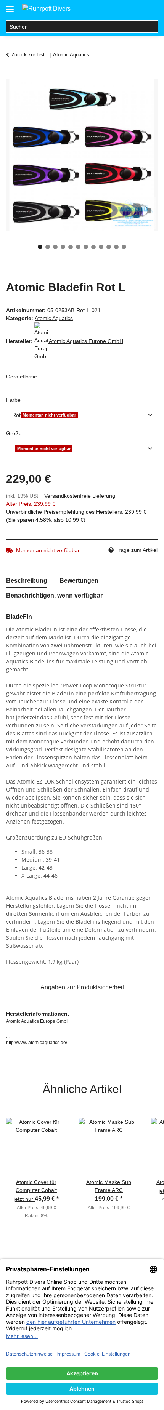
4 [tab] (63, 247)
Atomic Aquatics (54, 318)
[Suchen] (151, 26)
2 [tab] (47, 247)
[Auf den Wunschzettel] (141, 93)
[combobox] (82, 415)
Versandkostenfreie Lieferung (79, 496)
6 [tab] (78, 247)
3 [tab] (55, 247)
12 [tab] (124, 247)
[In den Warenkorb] (12, 75)
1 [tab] (40, 247)
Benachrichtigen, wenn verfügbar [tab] (54, 595)
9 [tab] (101, 247)
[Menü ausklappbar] (10, 6)
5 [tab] (70, 247)
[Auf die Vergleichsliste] (122, 93)
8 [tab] (93, 247)
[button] (121, 8)
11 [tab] (116, 247)
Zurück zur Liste (29, 55)
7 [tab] (86, 247)
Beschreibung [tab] (26, 580)
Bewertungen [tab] (78, 580)
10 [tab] (108, 247)
